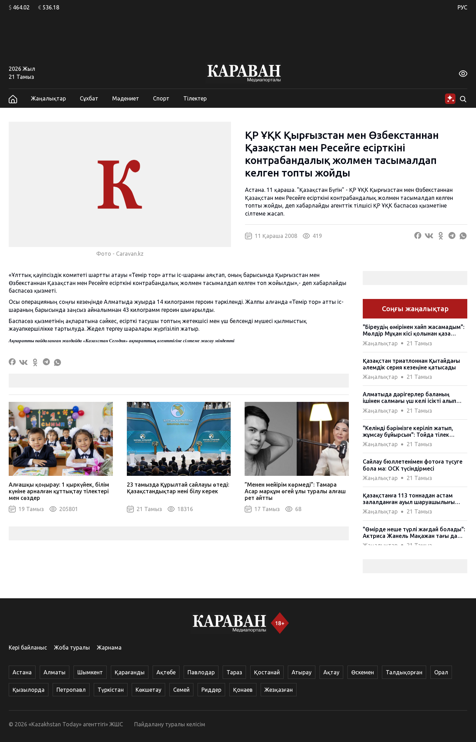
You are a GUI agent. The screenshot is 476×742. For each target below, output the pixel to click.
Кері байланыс (28, 647)
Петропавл (71, 690)
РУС (462, 7)
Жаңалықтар (48, 98)
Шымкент (90, 672)
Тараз (234, 672)
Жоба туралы (72, 647)
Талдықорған (404, 672)
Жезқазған (278, 690)
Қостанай (267, 672)
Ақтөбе (166, 672)
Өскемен (362, 672)
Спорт (161, 98)
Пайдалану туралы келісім (169, 724)
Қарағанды (130, 672)
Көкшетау (148, 690)
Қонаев (243, 690)
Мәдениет (125, 98)
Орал (441, 672)
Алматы (55, 672)
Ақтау (331, 672)
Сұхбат (89, 98)
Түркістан (111, 690)
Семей (181, 690)
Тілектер (195, 98)
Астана (22, 672)
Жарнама (109, 647)
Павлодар (201, 672)
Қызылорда (29, 690)
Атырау (302, 672)
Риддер (211, 690)
